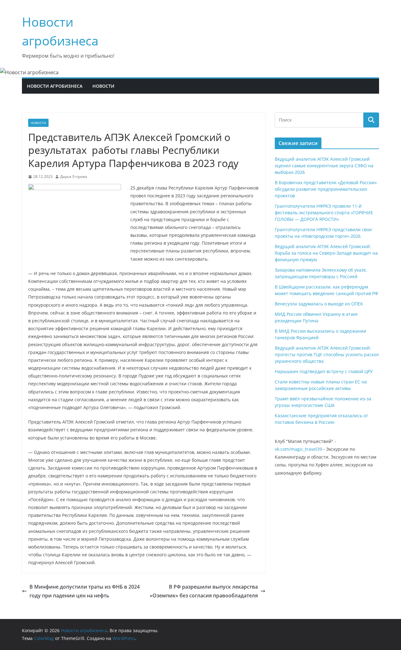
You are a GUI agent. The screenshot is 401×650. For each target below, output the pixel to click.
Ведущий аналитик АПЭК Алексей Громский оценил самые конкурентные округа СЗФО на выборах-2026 (324, 165)
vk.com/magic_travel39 (298, 449)
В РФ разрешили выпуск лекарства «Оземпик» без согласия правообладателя (204, 591)
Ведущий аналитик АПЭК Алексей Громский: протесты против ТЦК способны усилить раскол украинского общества (327, 354)
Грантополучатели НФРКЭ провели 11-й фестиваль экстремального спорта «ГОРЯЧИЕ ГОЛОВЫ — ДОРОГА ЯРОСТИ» (324, 212)
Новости (103, 86)
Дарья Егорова (73, 176)
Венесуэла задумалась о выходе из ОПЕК (319, 304)
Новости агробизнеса (54, 86)
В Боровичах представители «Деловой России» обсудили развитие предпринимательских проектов (326, 189)
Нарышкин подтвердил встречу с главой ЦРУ (324, 371)
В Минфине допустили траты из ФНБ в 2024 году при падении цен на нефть (84, 591)
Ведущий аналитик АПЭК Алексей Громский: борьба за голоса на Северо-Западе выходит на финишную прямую (326, 253)
